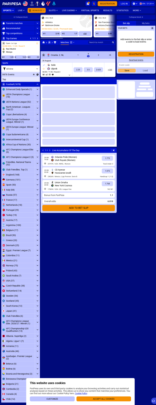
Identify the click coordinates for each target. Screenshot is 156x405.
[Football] (49, 42)
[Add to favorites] (37, 43)
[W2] (98, 69)
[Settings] (134, 3)
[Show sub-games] (69, 75)
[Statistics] (43, 74)
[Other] (72, 42)
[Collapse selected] (34, 74)
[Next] (37, 38)
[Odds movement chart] (46, 74)
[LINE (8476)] (43, 42)
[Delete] (113, 80)
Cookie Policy (81, 393)
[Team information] (52, 74)
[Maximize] (37, 23)
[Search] (113, 42)
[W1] (78, 69)
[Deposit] (94, 3)
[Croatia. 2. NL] (55, 42)
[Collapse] (37, 84)
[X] (88, 69)
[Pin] (44, 65)
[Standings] (49, 74)
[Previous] (30, 38)
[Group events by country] (37, 74)
